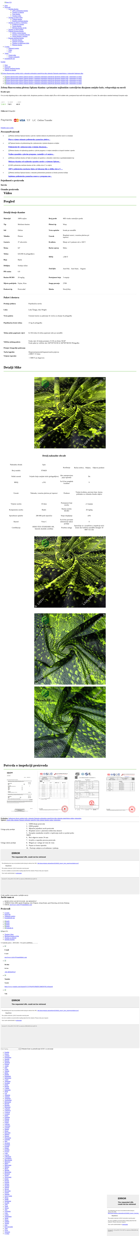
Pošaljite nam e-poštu (7, 128)
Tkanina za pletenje (18, 12)
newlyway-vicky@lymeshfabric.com (21, 904)
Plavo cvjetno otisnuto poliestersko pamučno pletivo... (29, 139)
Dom (6, 5)
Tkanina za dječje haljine (15, 29)
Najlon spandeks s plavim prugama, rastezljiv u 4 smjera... (31, 154)
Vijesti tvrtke (12, 55)
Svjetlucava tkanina (18, 24)
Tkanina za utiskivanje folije (20, 43)
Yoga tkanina (16, 14)
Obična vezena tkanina (19, 33)
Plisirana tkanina (17, 45)
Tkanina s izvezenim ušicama (21, 34)
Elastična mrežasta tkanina (20, 21)
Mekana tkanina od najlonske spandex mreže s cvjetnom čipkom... (34, 162)
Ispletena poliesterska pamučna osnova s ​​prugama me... (30, 176)
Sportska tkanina (13, 9)
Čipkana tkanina (17, 19)
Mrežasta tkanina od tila (19, 28)
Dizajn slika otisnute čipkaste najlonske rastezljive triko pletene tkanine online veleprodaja (33, 820)
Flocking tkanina (17, 40)
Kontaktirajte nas (10, 58)
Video (10, 50)
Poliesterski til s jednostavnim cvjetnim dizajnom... (28, 147)
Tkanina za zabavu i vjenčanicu (17, 22)
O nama (7, 46)
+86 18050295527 (10, 972)
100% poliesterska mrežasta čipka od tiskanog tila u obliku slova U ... (35, 169)
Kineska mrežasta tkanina (16, 38)
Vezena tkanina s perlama (19, 36)
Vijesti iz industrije (14, 57)
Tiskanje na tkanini (18, 41)
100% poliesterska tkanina (20, 10)
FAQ (9, 52)
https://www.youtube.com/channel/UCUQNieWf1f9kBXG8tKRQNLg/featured (29, 986)
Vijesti (6, 53)
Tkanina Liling (16, 16)
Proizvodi (7, 7)
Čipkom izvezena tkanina (16, 31)
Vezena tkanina (16, 26)
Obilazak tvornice (13, 48)
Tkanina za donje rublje (15, 17)
